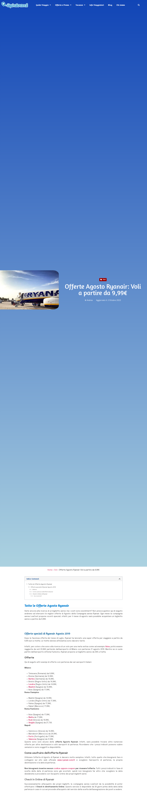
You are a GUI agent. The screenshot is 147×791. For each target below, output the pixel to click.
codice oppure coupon (64, 768)
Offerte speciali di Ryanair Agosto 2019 (43, 587)
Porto (31, 736)
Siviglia (31, 723)
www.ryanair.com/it (66, 760)
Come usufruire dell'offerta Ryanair (43, 591)
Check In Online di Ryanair (40, 594)
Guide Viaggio (42, 5)
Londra (31, 684)
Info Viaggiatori (97, 5)
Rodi (30, 720)
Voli (104, 279)
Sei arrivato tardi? (38, 596)
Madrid (31, 687)
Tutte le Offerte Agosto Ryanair (40, 584)
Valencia (32, 739)
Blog (110, 5)
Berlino (31, 679)
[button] (138, 5)
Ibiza (107, 647)
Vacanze (79, 5)
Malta (31, 717)
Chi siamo (120, 5)
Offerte (34, 589)
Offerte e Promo (62, 5)
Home (50, 570)
